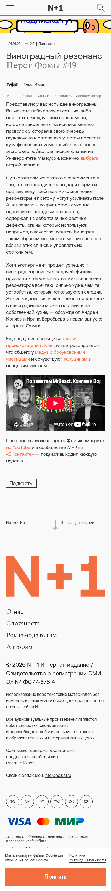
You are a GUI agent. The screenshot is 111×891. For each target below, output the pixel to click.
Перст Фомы (34, 84)
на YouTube (18, 447)
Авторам (19, 647)
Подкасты (21, 483)
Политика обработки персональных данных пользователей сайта (47, 839)
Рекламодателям (31, 635)
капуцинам (76, 359)
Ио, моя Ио (15, 523)
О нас (14, 612)
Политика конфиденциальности (87, 857)
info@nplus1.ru (58, 775)
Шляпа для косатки (77, 523)
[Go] (10, 8)
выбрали (90, 158)
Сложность (23, 623)
